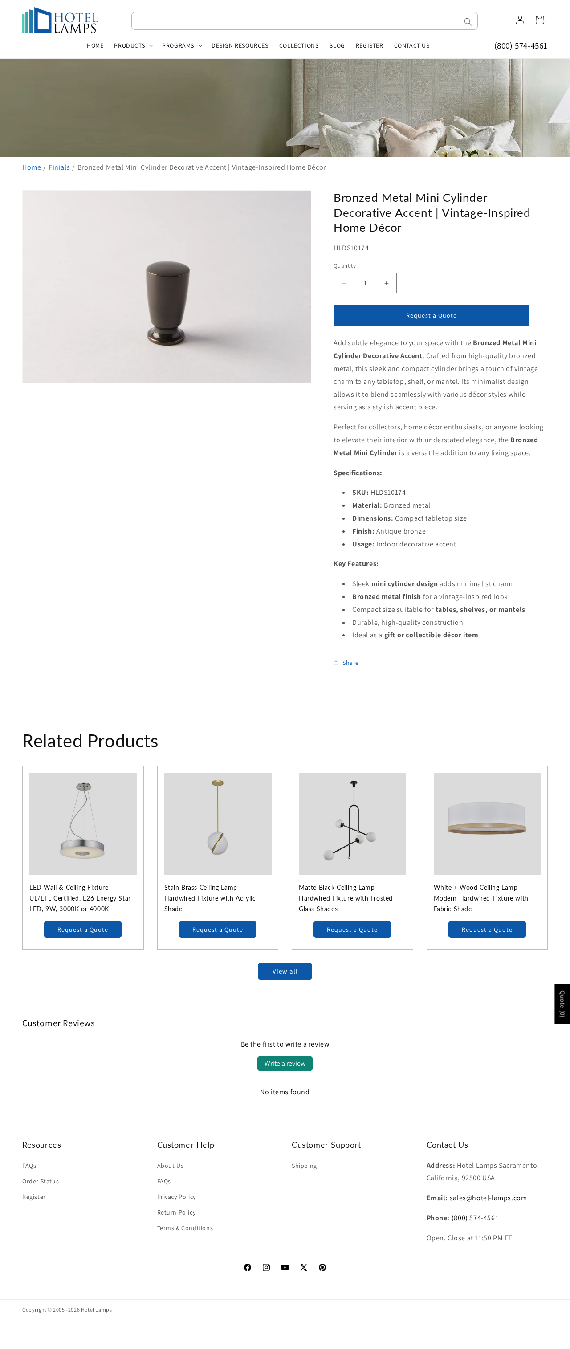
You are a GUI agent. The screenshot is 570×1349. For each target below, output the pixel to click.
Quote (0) (562, 1003)
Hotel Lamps (96, 1309)
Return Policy (176, 1212)
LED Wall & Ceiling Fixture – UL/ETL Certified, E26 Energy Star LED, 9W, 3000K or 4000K (80, 898)
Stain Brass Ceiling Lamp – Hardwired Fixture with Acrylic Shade (210, 898)
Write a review (285, 1063)
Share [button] (350, 663)
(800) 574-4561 (521, 45)
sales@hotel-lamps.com (488, 1197)
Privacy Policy (176, 1197)
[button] (133, 45)
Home (31, 167)
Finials (59, 167)
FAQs (29, 1166)
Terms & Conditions (185, 1228)
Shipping (304, 1166)
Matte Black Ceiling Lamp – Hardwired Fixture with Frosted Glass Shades (346, 898)
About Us (170, 1166)
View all (285, 971)
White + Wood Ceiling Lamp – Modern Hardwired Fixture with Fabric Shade (481, 898)
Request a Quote (82, 929)
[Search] (468, 22)
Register (34, 1197)
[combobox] (304, 21)
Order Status (40, 1181)
